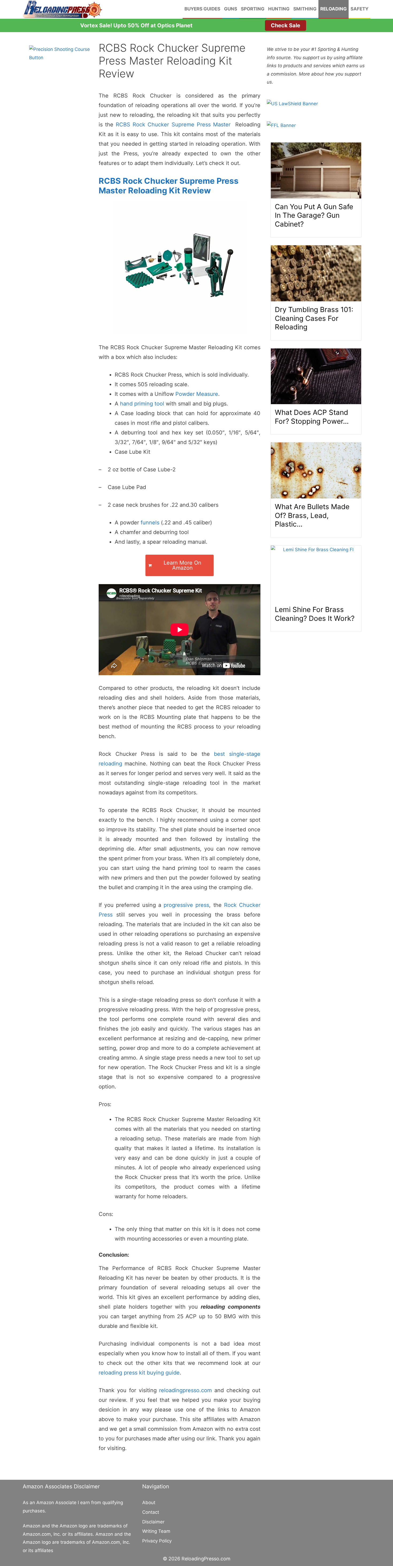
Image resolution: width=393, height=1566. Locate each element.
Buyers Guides (202, 9)
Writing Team (156, 1531)
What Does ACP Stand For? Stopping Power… (312, 416)
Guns (230, 9)
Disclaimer (153, 1521)
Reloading (333, 9)
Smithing (305, 9)
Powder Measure (196, 394)
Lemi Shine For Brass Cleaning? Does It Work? (315, 613)
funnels (150, 522)
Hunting (279, 9)
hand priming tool (142, 403)
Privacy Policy (157, 1541)
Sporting (252, 9)
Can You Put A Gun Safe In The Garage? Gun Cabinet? (314, 215)
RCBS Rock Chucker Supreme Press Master (173, 124)
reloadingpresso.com (185, 1390)
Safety (359, 9)
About (148, 1502)
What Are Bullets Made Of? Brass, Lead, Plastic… (312, 515)
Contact (150, 1512)
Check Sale (285, 25)
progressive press (186, 905)
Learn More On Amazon (182, 565)
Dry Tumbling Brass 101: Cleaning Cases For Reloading (314, 318)
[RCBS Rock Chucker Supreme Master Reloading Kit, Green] (179, 268)
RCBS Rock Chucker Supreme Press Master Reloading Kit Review (168, 185)
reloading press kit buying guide (139, 1372)
